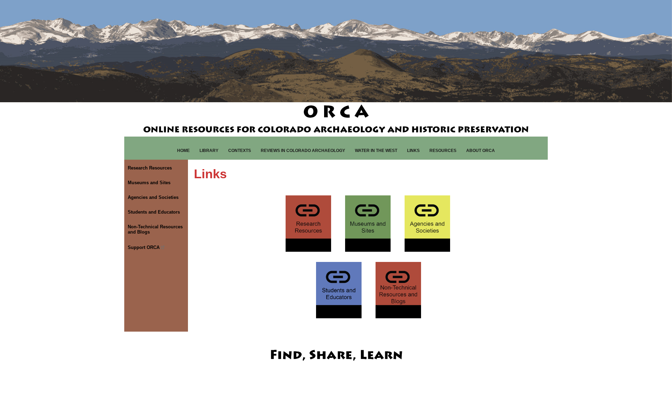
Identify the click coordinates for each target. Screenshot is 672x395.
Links (413, 150)
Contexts (239, 150)
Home (183, 150)
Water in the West (376, 150)
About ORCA (480, 150)
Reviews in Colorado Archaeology (303, 150)
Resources (442, 150)
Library (209, 150)
